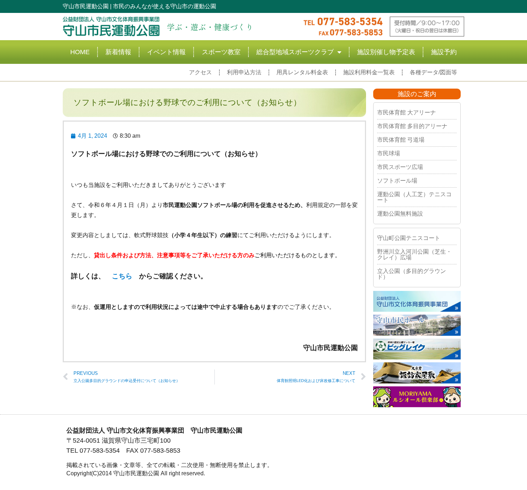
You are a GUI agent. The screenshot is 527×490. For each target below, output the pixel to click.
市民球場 (388, 153)
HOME (80, 52)
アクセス (200, 72)
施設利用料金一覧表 (369, 72)
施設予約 (444, 52)
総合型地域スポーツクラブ (295, 52)
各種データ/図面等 (433, 72)
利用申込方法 (244, 72)
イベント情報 (166, 52)
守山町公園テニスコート (408, 238)
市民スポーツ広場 (400, 167)
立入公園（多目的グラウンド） (411, 274)
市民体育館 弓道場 (400, 140)
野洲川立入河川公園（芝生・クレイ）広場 (414, 254)
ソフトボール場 (397, 181)
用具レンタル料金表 (302, 72)
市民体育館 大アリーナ (406, 112)
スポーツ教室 (221, 52)
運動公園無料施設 (400, 214)
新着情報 (118, 52)
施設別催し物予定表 (386, 52)
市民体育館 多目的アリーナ (412, 126)
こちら (122, 276)
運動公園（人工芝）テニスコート (414, 197)
